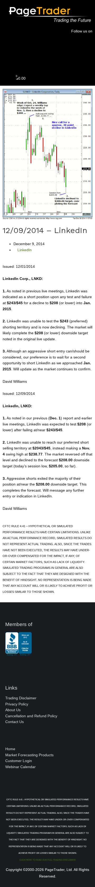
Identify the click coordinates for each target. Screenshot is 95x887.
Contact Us (14, 722)
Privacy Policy (16, 704)
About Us (13, 710)
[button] (47, 60)
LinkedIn (24, 250)
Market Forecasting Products (29, 755)
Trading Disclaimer (20, 698)
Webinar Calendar (20, 767)
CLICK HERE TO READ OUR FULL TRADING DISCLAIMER (48, 860)
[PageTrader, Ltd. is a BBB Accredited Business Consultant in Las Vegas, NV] (18, 653)
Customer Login (18, 761)
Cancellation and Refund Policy (31, 716)
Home (10, 749)
